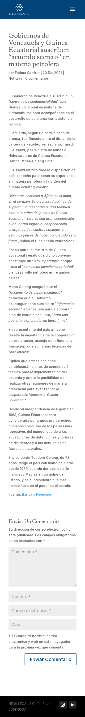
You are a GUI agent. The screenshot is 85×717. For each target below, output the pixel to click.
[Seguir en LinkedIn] (72, 704)
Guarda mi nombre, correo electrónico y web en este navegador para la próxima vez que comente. (39, 641)
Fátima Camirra (27, 73)
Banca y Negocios (37, 494)
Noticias (15, 78)
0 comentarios (37, 78)
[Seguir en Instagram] (63, 704)
